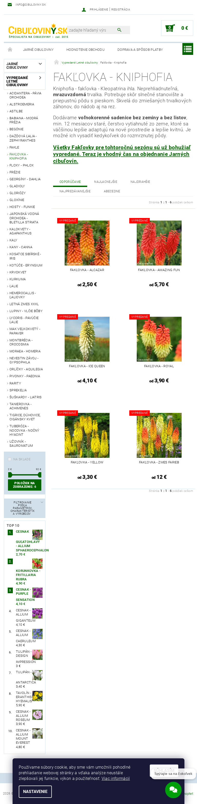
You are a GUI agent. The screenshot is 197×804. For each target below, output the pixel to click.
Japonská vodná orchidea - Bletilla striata (24, 218)
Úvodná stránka (10, 49)
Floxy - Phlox (21, 165)
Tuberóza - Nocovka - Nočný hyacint (24, 430)
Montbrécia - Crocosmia (21, 342)
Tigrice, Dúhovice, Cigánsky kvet (25, 417)
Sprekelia (18, 390)
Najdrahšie (140, 182)
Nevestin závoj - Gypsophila (23, 360)
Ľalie (13, 286)
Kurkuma (17, 279)
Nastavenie (35, 791)
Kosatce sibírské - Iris (25, 256)
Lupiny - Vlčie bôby (26, 311)
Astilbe (16, 111)
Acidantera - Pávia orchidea (25, 95)
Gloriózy (17, 193)
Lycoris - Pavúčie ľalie (23, 320)
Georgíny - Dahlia (25, 179)
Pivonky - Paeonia (24, 376)
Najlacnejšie (105, 182)
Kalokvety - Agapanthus (20, 231)
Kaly (13, 240)
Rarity (15, 383)
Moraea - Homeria (25, 351)
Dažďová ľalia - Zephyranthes (23, 138)
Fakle (14, 147)
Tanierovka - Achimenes (20, 406)
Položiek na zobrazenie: (24, 485)
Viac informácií (116, 778)
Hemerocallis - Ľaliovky (22, 295)
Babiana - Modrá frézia (23, 120)
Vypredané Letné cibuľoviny (17, 81)
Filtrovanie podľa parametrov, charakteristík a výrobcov (23, 508)
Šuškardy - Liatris (25, 397)
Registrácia (120, 9)
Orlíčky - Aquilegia (26, 369)
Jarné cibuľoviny (38, 50)
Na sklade (22, 459)
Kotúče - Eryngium (25, 265)
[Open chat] (173, 788)
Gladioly (17, 186)
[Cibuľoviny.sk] (38, 30)
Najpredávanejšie (75, 191)
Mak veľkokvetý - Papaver (24, 331)
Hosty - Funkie (22, 207)
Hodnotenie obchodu (85, 50)
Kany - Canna (20, 247)
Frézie (14, 172)
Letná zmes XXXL (24, 304)
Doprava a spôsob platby (140, 50)
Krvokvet (18, 272)
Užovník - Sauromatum (21, 444)
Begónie (16, 129)
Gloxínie (16, 200)
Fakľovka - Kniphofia (18, 156)
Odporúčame (70, 182)
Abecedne (112, 191)
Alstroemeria (21, 104)
